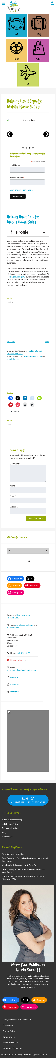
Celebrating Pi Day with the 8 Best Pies (19, 865)
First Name (16, 165)
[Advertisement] (28, 378)
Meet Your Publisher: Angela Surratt (28, 967)
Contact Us (7, 836)
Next (47, 341)
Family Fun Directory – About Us (17, 1019)
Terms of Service (10, 1042)
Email (13, 496)
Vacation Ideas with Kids (13, 854)
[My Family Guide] (13, 13)
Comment (15, 463)
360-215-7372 (23, 653)
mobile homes (13, 359)
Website (14, 506)
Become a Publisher (11, 828)
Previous (11, 341)
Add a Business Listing (12, 819)
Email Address (17, 177)
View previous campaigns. (21, 190)
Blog (4, 832)
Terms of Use (9, 1037)
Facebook (14, 684)
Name (13, 485)
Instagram (14, 691)
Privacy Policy (9, 1031)
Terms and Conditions (12, 1048)
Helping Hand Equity (16, 276)
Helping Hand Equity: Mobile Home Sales (23, 219)
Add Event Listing (10, 824)
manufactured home (33, 356)
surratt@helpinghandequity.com (21, 670)
